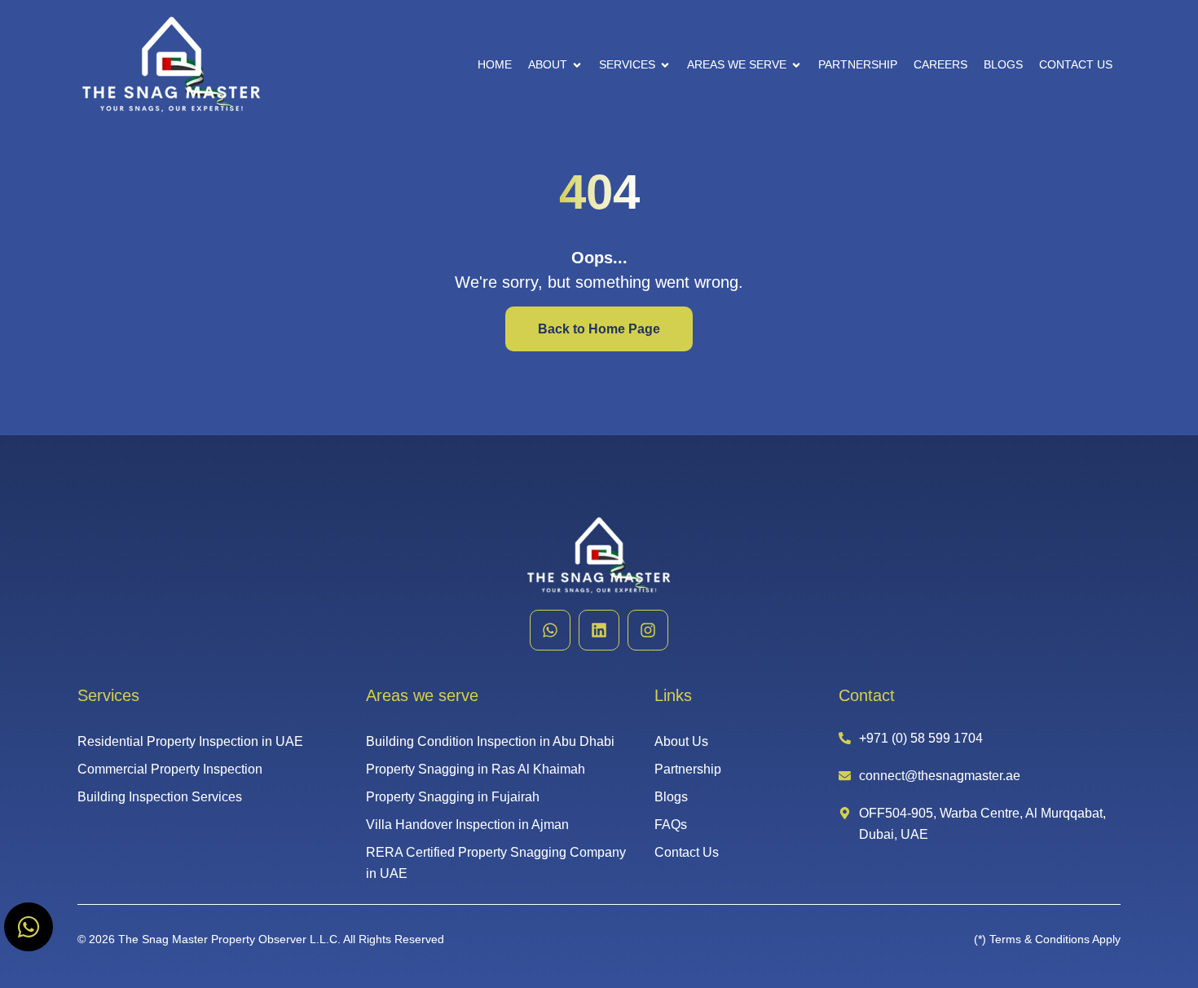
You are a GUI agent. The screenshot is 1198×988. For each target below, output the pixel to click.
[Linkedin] (599, 630)
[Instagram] (648, 630)
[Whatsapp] (550, 630)
